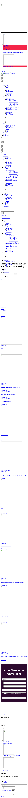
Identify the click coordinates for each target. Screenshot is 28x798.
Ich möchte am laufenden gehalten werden (14, 693)
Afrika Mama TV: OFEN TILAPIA (11, 755)
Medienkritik (3, 384)
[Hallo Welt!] (8, 740)
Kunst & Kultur (7, 48)
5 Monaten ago (4, 404)
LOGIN (2, 796)
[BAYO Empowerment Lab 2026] (11, 306)
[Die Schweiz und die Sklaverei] (11, 541)
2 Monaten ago (4, 353)
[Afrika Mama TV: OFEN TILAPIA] (8, 754)
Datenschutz (4, 720)
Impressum (3, 722)
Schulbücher (6, 49)
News (2, 348)
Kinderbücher (6, 46)
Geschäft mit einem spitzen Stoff (6, 437)
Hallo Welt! (6, 742)
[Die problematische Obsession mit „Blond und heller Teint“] (11, 382)
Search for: (3, 272)
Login (4, 781)
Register (5, 782)
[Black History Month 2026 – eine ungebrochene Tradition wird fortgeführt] (11, 469)
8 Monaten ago (4, 660)
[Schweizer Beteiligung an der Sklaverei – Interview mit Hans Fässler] (11, 577)
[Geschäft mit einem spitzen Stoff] (11, 432)
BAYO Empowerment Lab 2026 (6, 313)
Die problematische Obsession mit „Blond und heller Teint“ (11, 387)
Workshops (3, 310)
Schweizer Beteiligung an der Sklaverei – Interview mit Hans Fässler (12, 582)
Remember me (6, 788)
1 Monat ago (3, 316)
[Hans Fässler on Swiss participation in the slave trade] (11, 506)
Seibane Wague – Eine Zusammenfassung (8, 394)
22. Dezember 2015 (7, 743)
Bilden (2, 309)
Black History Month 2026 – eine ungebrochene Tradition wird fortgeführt (13, 475)
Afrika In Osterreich (8, 66)
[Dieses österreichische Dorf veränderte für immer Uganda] (8, 64)
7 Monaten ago (4, 478)
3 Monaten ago (4, 390)
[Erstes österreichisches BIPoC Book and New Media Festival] (8, 44)
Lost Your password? (6, 790)
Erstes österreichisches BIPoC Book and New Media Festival (13, 52)
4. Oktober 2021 (7, 756)
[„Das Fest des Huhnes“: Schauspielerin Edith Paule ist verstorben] (11, 344)
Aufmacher (6, 45)
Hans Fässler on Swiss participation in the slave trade (10, 510)
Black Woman (6, 769)
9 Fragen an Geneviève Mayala (6, 401)
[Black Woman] (8, 767)
